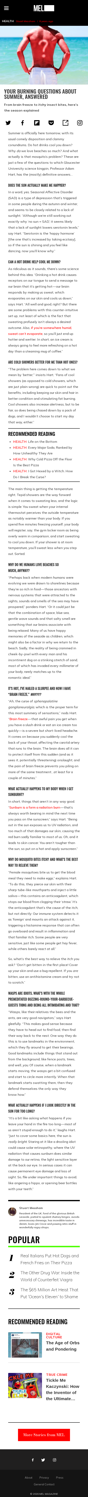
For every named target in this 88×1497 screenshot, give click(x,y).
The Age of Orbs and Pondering (63, 1345)
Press (59, 1477)
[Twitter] (8, 123)
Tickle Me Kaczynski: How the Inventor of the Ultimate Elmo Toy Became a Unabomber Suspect (62, 1390)
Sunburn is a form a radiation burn (34, 807)
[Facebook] (22, 123)
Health (8, 21)
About (28, 1477)
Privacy (44, 1477)
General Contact (44, 1484)
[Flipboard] (37, 123)
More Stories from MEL (44, 1435)
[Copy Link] (65, 123)
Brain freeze (18, 719)
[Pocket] (51, 123)
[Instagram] (80, 123)
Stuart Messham (25, 21)
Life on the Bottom (35, 441)
